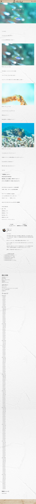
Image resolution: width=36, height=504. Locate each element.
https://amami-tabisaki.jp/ (6, 176)
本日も (11, 258)
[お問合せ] (33, 1)
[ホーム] (18, 1)
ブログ (17, 13)
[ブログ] (31, 1)
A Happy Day (12, 257)
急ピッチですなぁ (13, 260)
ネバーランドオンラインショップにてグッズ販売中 (11, 202)
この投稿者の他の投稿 (10, 253)
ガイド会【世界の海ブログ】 (7, 195)
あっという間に (12, 256)
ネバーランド (13, 13)
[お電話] (35, 1)
